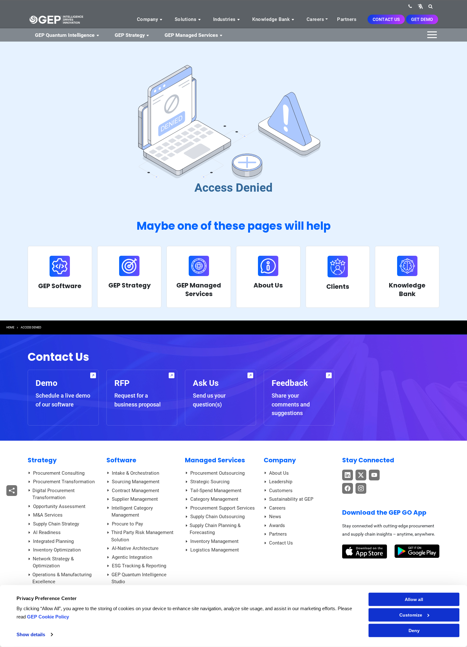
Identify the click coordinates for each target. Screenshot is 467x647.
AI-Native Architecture (135, 548)
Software (121, 460)
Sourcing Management (135, 482)
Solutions (186, 19)
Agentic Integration (132, 557)
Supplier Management (135, 499)
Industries (225, 19)
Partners (346, 19)
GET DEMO (422, 19)
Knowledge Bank (271, 19)
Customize (410, 614)
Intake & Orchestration (135, 473)
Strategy (42, 460)
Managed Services (215, 460)
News (275, 516)
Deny (414, 630)
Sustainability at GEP (291, 499)
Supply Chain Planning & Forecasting (215, 529)
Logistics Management (214, 550)
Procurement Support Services (222, 508)
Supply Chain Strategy (56, 524)
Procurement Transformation (64, 482)
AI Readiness (47, 532)
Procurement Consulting (59, 473)
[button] (420, 6)
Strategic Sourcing (209, 482)
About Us (279, 473)
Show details (31, 634)
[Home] (56, 19)
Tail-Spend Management (215, 490)
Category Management (214, 499)
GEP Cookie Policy (48, 616)
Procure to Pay (127, 524)
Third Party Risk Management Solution (142, 536)
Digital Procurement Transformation (53, 494)
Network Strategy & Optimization (53, 562)
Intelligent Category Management (132, 511)
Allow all (414, 599)
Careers (315, 19)
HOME (10, 327)
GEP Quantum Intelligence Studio (139, 578)
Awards (277, 525)
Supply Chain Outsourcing (217, 516)
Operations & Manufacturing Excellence (61, 578)
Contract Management (135, 490)
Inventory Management (214, 541)
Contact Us (386, 19)
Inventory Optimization (57, 550)
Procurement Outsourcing (217, 473)
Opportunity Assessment (59, 506)
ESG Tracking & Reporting (139, 566)
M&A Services (48, 515)
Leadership (280, 482)
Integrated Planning (53, 541)
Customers (281, 490)
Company (148, 19)
